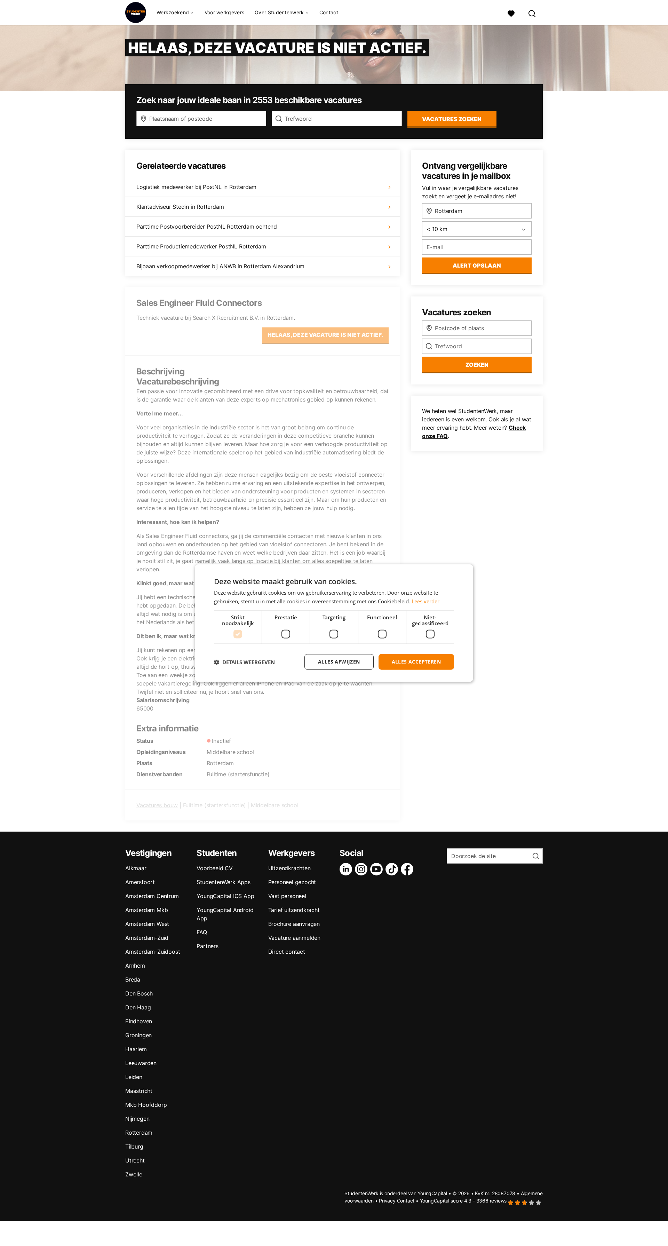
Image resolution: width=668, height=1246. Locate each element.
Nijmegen (137, 1118)
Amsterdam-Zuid (146, 937)
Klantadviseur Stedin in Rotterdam (180, 206)
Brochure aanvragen (294, 923)
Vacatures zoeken (452, 119)
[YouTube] (377, 869)
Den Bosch (139, 993)
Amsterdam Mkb (146, 909)
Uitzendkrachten (289, 868)
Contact (328, 12)
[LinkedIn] (347, 869)
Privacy (387, 1201)
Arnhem (135, 965)
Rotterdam (138, 1132)
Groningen (138, 1035)
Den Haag (138, 1007)
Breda (132, 979)
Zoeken (477, 364)
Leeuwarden (141, 1063)
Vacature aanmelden (294, 937)
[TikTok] (393, 869)
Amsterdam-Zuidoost (152, 951)
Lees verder (425, 600)
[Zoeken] (532, 13)
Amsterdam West (147, 923)
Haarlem (136, 1049)
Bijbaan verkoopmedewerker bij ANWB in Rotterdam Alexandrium (220, 266)
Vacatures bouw (157, 805)
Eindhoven (138, 1021)
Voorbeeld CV (215, 868)
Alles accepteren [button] (416, 661)
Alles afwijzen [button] (339, 661)
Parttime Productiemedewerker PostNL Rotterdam (201, 246)
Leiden (133, 1076)
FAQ (202, 932)
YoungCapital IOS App (225, 895)
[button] (244, 662)
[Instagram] (362, 869)
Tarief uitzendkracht (294, 909)
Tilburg (134, 1146)
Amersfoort (140, 882)
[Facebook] (408, 869)
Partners (207, 946)
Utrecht (135, 1160)
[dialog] (334, 623)
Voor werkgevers (225, 12)
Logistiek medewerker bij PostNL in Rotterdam (196, 186)
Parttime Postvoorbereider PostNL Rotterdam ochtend (206, 226)
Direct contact (286, 951)
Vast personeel (287, 895)
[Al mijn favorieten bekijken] (511, 13)
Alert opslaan (477, 265)
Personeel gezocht (292, 882)
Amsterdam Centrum (152, 895)
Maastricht (138, 1090)
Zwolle (133, 1174)
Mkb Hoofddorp (146, 1104)
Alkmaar (135, 868)
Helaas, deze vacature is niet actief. (325, 334)
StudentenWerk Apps (223, 882)
